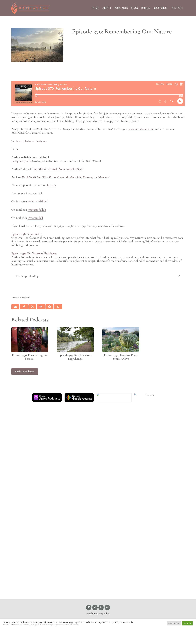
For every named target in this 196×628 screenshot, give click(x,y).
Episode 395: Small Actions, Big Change (75, 357)
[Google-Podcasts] (79, 397)
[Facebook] (95, 607)
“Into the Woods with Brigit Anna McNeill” (57, 169)
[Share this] (24, 306)
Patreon (51, 185)
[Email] (107, 607)
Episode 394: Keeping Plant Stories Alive (120, 357)
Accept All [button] (187, 623)
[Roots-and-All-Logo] (30, 8)
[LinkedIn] (101, 607)
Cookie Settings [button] (173, 623)
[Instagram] (88, 607)
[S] (114, 397)
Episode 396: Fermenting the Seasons (29, 357)
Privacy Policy (102, 613)
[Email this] (15, 306)
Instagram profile (21, 161)
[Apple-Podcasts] (47, 397)
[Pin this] (49, 306)
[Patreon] (149, 493)
